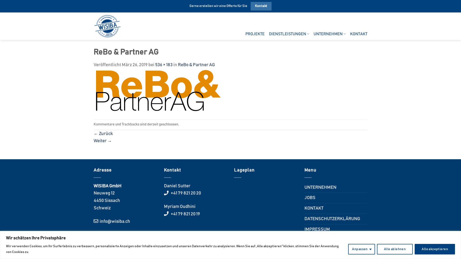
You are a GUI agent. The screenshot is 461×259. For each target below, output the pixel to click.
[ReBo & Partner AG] (158, 90)
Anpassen (360, 249)
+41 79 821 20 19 (185, 214)
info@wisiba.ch (114, 221)
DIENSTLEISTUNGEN (287, 34)
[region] (230, 245)
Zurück (103, 133)
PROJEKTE (255, 34)
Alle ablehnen (395, 249)
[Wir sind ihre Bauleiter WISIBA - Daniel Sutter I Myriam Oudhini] (110, 26)
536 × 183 (164, 65)
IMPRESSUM (317, 229)
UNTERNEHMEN (328, 34)
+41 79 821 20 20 (185, 193)
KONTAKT (358, 34)
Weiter (103, 141)
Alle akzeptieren (435, 249)
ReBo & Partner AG (196, 65)
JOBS (309, 197)
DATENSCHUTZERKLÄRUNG (332, 219)
